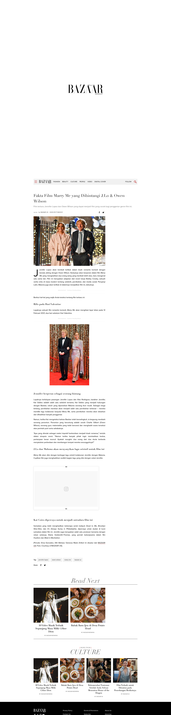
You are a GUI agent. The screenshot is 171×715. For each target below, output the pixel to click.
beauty (65, 182)
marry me (67, 560)
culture (74, 182)
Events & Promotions (91, 711)
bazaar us (78, 560)
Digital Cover (100, 182)
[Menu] (36, 181)
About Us (108, 711)
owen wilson (56, 560)
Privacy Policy (67, 711)
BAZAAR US (44, 212)
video (89, 182)
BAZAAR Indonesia (52, 635)
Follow (128, 182)
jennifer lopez (43, 560)
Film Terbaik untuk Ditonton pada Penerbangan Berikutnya (125, 687)
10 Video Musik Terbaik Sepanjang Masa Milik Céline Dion (51, 628)
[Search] (135, 182)
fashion (56, 182)
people (82, 182)
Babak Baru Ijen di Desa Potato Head (88, 627)
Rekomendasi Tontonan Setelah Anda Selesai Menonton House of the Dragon (98, 689)
